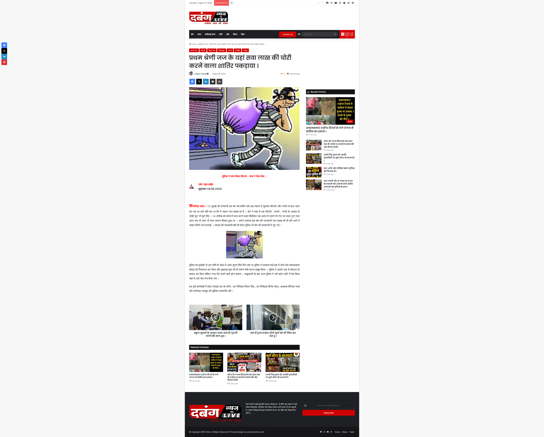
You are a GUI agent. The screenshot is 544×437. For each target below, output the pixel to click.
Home (194, 44)
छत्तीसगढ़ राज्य (210, 34)
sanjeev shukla (200, 74)
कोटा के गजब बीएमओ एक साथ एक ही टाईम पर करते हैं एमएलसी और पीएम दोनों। (243, 377)
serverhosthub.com (255, 432)
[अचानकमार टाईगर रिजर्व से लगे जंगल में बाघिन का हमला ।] (206, 362)
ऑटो (220, 34)
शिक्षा (243, 34)
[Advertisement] (330, 62)
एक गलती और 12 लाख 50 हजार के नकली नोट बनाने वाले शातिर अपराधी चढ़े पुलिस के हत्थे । (338, 183)
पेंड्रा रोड (212, 50)
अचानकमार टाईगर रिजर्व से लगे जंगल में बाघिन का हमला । (203, 376)
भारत (199, 34)
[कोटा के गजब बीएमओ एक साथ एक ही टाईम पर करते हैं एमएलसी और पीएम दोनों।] (244, 362)
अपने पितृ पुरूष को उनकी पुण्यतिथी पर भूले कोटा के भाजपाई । (250, 3)
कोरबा (203, 50)
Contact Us (288, 34)
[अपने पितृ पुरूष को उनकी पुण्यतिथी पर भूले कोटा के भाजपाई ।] (283, 362)
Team (351, 432)
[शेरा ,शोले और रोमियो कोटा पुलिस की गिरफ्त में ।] (314, 172)
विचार (235, 34)
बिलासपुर (222, 50)
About (345, 432)
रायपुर (245, 50)
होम (192, 34)
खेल (227, 34)
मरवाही (237, 50)
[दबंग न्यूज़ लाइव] (208, 18)
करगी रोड (213, 44)
